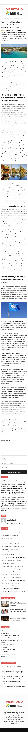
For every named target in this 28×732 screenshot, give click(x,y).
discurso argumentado (6, 546)
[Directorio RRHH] (14, 10)
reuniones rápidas (15, 583)
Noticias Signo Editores (7, 645)
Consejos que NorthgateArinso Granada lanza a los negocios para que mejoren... (18, 618)
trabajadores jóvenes (11, 589)
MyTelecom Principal (7, 638)
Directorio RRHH (5, 633)
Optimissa (4, 647)
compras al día (13, 538)
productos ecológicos (16, 577)
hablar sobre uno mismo (7, 560)
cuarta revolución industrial (7, 543)
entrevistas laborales (8, 554)
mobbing (17, 566)
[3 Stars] (3, 30)
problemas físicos (16, 574)
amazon (10, 532)
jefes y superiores (5, 563)
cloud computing (5, 538)
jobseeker (12, 563)
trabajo (5, 591)
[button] (26, 2)
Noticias (3, 642)
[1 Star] (1, 30)
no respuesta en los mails (7, 569)
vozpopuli (22, 591)
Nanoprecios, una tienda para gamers (16, 686)
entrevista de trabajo (8, 552)
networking (22, 566)
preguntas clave (12, 571)
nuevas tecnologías (17, 569)
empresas (5, 549)
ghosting (3, 557)
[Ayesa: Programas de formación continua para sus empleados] (5, 604)
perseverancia (5, 571)
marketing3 (11, 520)
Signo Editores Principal (8, 649)
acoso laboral (4, 532)
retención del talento (6, 583)
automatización (14, 535)
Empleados (15, 546)
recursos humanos (16, 580)
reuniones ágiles (5, 586)
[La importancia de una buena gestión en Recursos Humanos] (5, 611)
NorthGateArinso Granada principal (11, 640)
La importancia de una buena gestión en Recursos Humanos (18, 610)
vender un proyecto (14, 591)
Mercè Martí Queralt (8, 566)
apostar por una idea (17, 532)
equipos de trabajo (19, 554)
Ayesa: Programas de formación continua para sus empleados (18, 603)
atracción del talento (6, 535)
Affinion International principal (10, 631)
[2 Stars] (2, 30)
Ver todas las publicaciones (15, 523)
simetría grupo (14, 586)
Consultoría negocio (8, 541)
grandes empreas (15, 557)
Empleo (22, 546)
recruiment (4, 580)
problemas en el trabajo (7, 574)
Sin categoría (4, 652)
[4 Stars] (4, 30)
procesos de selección (6, 577)
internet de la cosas (17, 560)
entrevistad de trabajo (13, 549)
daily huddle (16, 543)
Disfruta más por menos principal (10, 635)
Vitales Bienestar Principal (8, 654)
